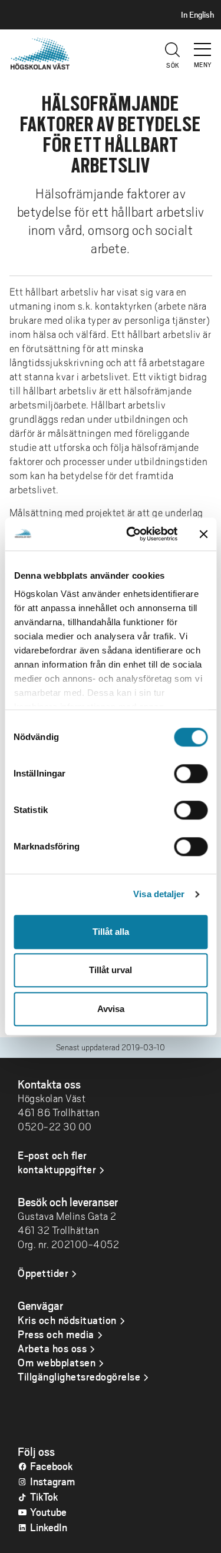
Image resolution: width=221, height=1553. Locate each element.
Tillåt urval (110, 970)
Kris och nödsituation (67, 1320)
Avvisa (110, 1009)
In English (197, 14)
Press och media (56, 1334)
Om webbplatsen (56, 1362)
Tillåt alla (111, 932)
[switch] (190, 773)
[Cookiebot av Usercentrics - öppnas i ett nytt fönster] (131, 534)
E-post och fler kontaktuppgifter (57, 1162)
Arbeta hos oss (52, 1348)
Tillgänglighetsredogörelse (79, 1376)
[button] (203, 44)
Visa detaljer (158, 894)
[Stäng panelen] (203, 534)
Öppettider (43, 1273)
